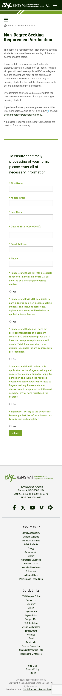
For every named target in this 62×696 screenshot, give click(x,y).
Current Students (31, 536)
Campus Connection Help (31, 650)
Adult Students (31, 544)
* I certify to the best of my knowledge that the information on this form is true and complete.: (30, 415)
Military (31, 555)
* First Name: (16, 183)
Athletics (31, 634)
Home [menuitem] (10, 25)
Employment (31, 630)
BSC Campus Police (31, 596)
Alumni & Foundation (31, 567)
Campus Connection (31, 646)
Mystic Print (31, 615)
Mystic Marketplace (31, 627)
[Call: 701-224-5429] (48, 111)
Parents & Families (31, 540)
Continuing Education (31, 559)
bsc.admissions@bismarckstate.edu (23, 114)
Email (31, 638)
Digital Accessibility (31, 533)
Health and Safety (31, 575)
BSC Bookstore (31, 623)
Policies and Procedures (31, 579)
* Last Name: (16, 212)
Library (31, 607)
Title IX (32, 673)
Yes (14, 292)
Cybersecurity (31, 552)
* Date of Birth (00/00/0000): (25, 226)
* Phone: (14, 258)
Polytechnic (31, 571)
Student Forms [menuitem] (25, 25)
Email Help (31, 642)
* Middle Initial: (17, 198)
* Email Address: (18, 244)
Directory (31, 604)
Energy (31, 548)
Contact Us (31, 600)
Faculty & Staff (31, 563)
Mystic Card (31, 611)
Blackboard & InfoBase (31, 653)
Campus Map (31, 619)
